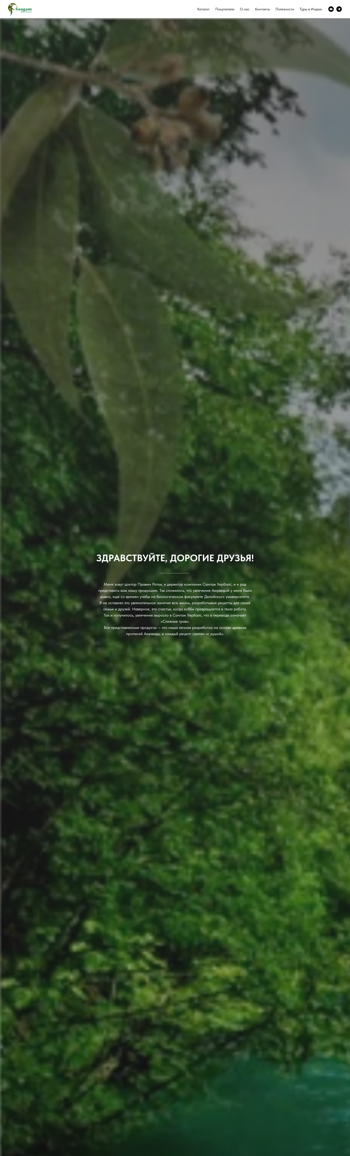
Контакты (262, 9)
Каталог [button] (203, 9)
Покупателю (224, 9)
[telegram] (339, 9)
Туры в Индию (311, 9)
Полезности (284, 9)
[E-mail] (331, 9)
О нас (245, 9)
